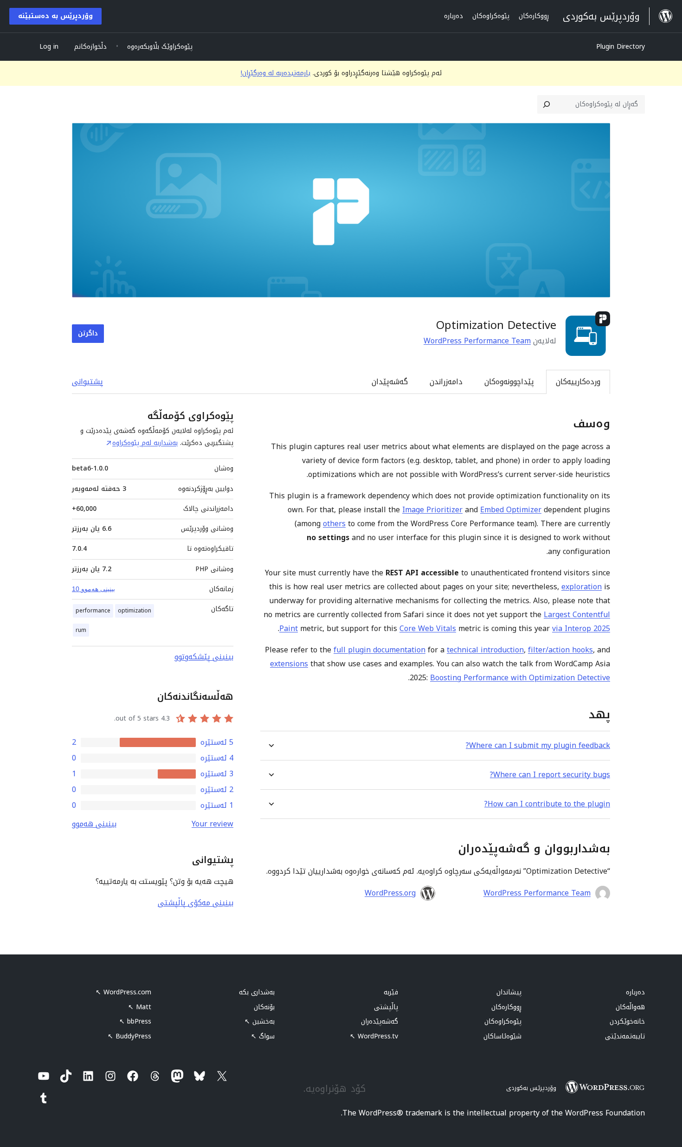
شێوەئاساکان (502, 1036)
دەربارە (635, 992)
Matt (139, 1007)
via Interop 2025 (581, 628)
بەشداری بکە (257, 992)
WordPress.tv (374, 1036)
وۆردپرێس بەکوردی (531, 1088)
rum (81, 630)
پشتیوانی (87, 381)
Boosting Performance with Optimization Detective (520, 677)
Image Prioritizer (432, 510)
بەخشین (259, 1021)
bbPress (135, 1021)
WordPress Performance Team (477, 341)
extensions (289, 664)
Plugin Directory (620, 46)
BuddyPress (129, 1036)
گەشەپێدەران (379, 1021)
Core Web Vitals (427, 628)
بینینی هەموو (94, 824)
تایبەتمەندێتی (625, 1036)
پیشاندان (508, 992)
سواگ (263, 1036)
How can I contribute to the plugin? (547, 803)
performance (93, 611)
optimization (134, 611)
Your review (212, 824)
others (334, 523)
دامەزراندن (446, 381)
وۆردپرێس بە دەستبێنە (55, 16)
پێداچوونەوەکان (509, 381)
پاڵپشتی (386, 1007)
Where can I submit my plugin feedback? (538, 745)
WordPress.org (390, 893)
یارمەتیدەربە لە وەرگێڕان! (275, 73)
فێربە (391, 992)
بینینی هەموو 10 (93, 589)
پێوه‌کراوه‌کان (502, 1021)
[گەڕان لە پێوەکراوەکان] (546, 104)
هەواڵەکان (630, 1007)
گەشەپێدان (390, 381)
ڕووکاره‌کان (506, 1007)
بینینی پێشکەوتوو (203, 657)
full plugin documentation (379, 650)
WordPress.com (123, 992)
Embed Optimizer (510, 510)
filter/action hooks (560, 650)
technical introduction (485, 650)
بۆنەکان (264, 1007)
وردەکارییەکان (578, 381)
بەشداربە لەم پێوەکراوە (145, 443)
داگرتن (88, 333)
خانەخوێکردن (627, 1021)
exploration (581, 587)
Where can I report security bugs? (550, 774)
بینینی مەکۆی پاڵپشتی (195, 903)
